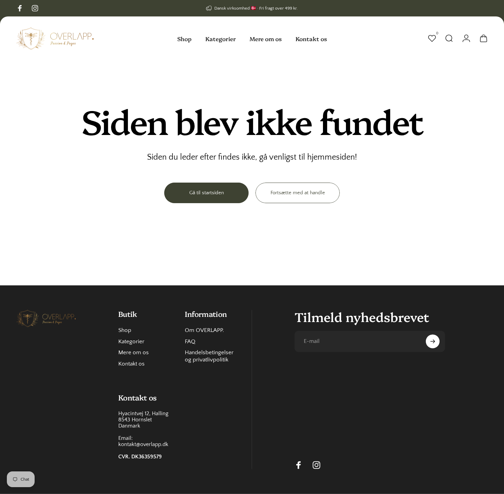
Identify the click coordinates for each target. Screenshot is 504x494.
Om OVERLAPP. (204, 330)
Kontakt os (131, 364)
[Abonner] (433, 341)
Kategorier (131, 341)
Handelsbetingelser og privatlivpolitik (209, 356)
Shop (124, 330)
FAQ (190, 341)
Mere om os (133, 352)
